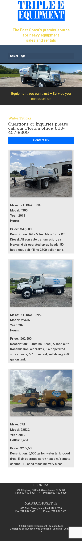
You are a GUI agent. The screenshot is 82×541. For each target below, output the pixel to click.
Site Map (57, 528)
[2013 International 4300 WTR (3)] (41, 196)
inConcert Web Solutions (38, 528)
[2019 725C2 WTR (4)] (41, 415)
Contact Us (41, 140)
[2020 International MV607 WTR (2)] (41, 305)
